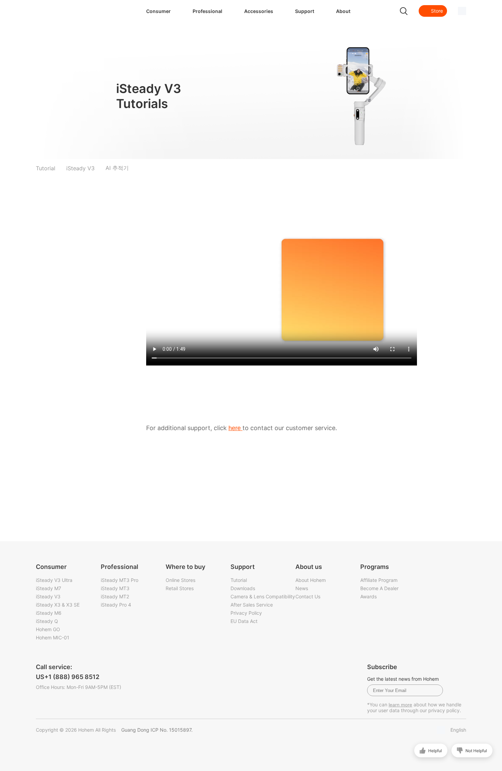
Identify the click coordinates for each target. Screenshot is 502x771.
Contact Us (307, 596)
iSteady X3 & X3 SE (58, 605)
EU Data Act (244, 621)
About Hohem (310, 580)
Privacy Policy (246, 613)
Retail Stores (180, 588)
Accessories (258, 11)
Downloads (243, 588)
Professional (207, 11)
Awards (368, 596)
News (301, 588)
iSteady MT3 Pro (119, 580)
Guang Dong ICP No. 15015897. (157, 730)
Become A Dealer (379, 588)
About (343, 11)
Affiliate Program (379, 580)
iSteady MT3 (115, 588)
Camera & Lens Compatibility (263, 596)
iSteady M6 (48, 613)
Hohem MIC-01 (52, 637)
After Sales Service (252, 605)
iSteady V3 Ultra (54, 580)
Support (304, 11)
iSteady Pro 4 (116, 605)
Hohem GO (48, 629)
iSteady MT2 (115, 596)
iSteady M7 (48, 588)
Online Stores (180, 580)
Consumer (158, 11)
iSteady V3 (48, 596)
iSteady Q (47, 621)
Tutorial (239, 580)
